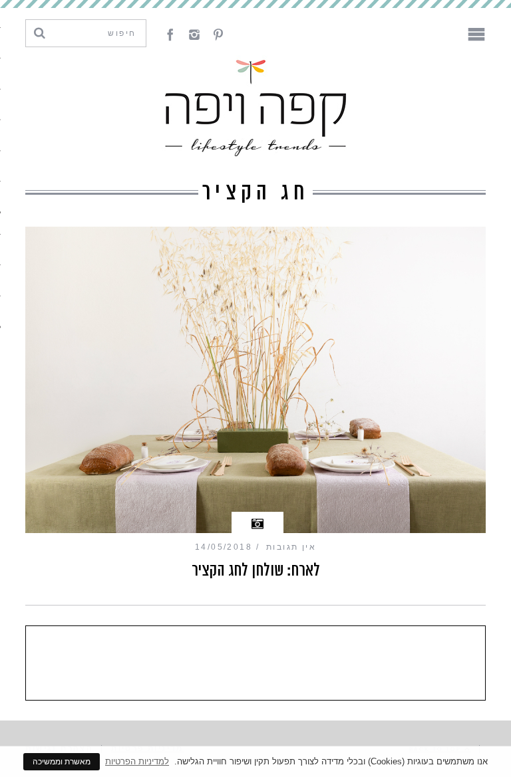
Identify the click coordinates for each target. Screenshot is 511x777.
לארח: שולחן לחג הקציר (256, 570)
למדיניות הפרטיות (137, 761)
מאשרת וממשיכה (61, 761)
